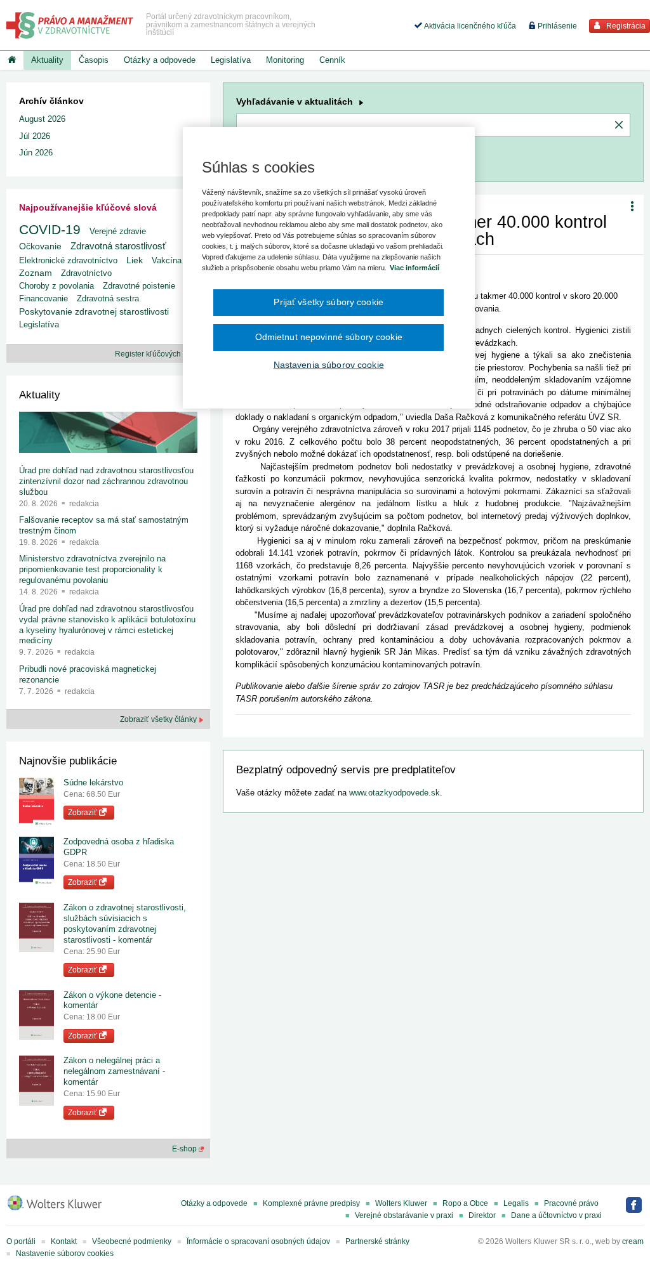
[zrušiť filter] (619, 125)
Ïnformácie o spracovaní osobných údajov (258, 1241)
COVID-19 (50, 229)
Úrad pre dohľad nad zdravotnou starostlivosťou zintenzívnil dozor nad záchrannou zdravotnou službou (106, 481)
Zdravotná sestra (108, 298)
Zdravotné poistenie (139, 286)
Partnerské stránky (377, 1241)
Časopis (94, 60)
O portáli (21, 1241)
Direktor (482, 1215)
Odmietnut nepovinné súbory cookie (328, 337)
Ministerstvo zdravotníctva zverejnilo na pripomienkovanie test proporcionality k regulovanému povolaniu (92, 569)
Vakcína (167, 260)
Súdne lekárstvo (93, 782)
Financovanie (43, 298)
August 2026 (42, 119)
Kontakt (64, 1241)
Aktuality (47, 60)
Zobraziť (83, 812)
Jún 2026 (36, 152)
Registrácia (625, 26)
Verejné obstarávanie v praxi (404, 1215)
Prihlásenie (556, 26)
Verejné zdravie (118, 231)
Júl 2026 (34, 136)
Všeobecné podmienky (131, 1241)
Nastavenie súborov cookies (65, 1253)
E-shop (185, 1148)
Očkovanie (40, 246)
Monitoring (285, 60)
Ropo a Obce (465, 1203)
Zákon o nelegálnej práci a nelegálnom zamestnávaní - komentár (114, 1071)
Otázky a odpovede (160, 60)
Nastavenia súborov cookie (329, 365)
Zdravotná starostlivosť (118, 245)
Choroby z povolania (56, 286)
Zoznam (35, 273)
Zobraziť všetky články (159, 719)
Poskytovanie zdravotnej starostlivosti (94, 311)
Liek (134, 260)
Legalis (516, 1203)
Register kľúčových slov (157, 354)
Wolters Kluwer (401, 1203)
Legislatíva (231, 60)
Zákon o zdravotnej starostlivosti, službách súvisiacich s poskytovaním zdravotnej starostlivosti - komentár (124, 924)
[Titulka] (11, 60)
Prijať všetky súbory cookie (328, 302)
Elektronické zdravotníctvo (68, 260)
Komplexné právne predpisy (311, 1203)
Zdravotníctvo (86, 273)
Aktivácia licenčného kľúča (469, 26)
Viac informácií (414, 268)
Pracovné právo (571, 1203)
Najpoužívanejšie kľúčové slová (88, 207)
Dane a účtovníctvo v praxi (556, 1215)
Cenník (332, 60)
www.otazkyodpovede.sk (394, 792)
